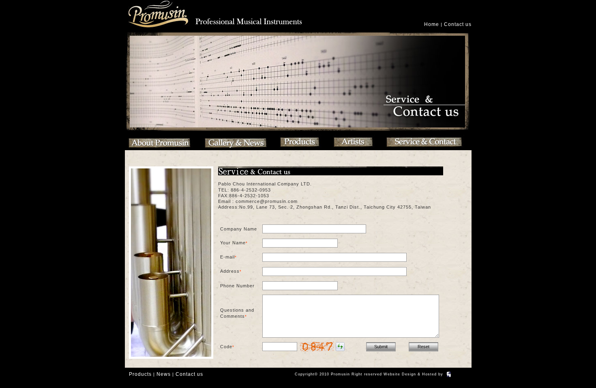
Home (431, 24)
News (164, 374)
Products (140, 374)
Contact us (458, 24)
